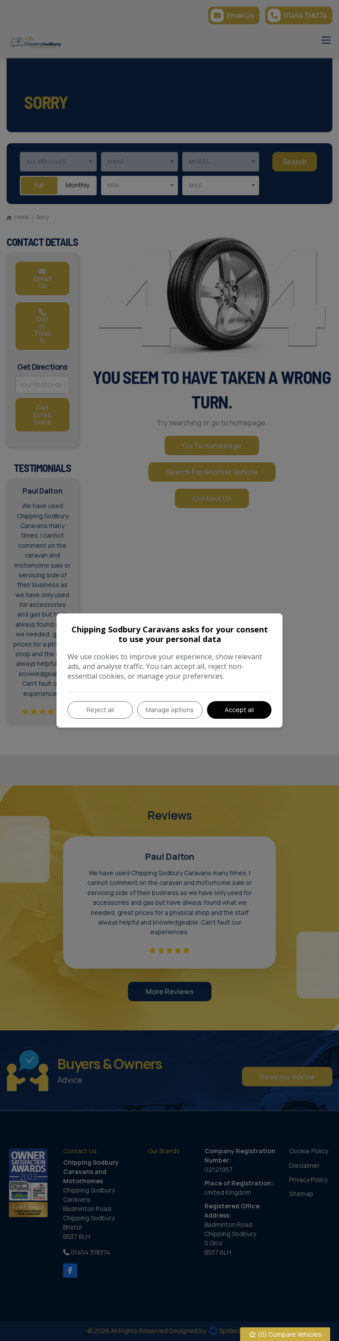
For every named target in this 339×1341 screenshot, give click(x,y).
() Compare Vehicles (288, 1334)
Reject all (100, 710)
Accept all (239, 710)
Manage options (170, 710)
